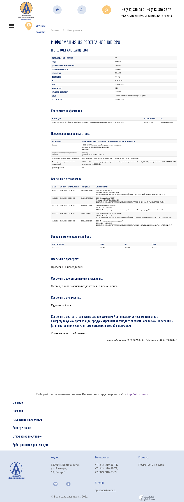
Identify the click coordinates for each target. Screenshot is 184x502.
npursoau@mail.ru (105, 490)
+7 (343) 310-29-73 (106, 472)
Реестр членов (74, 30)
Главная (55, 30)
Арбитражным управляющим (30, 444)
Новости (18, 410)
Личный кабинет (40, 29)
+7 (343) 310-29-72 (159, 9)
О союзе (18, 402)
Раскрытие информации (28, 419)
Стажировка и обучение (27, 436)
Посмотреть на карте (151, 464)
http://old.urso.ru (137, 394)
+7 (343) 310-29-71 (134, 9)
